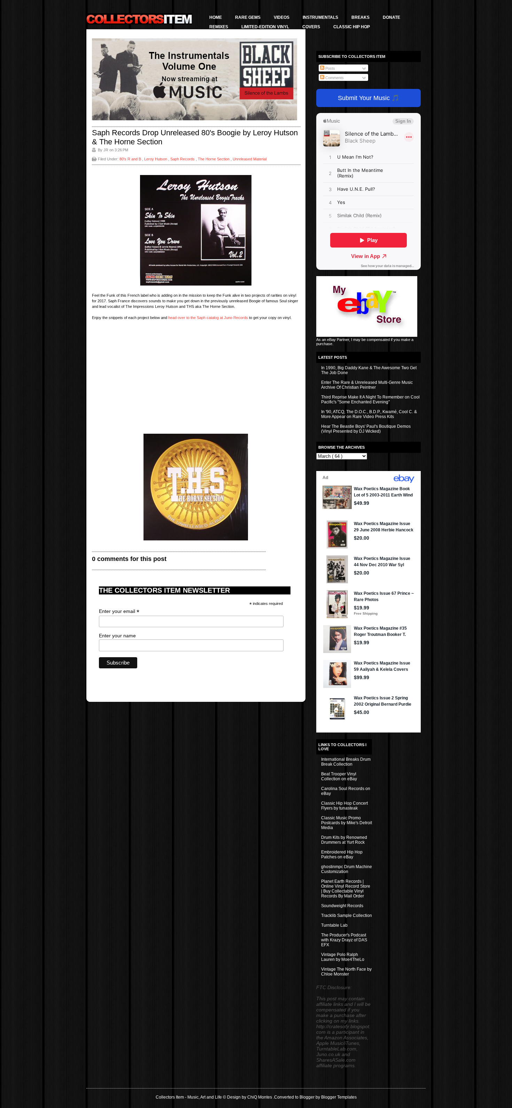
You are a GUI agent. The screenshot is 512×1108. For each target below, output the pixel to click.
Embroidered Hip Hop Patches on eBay (342, 854)
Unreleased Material (249, 159)
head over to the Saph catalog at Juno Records (208, 318)
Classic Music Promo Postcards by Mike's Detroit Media (346, 822)
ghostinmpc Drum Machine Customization (346, 869)
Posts (329, 68)
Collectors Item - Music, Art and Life (189, 1097)
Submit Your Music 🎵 (368, 97)
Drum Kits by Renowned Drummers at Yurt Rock (344, 840)
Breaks (360, 17)
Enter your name (117, 635)
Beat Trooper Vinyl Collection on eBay (339, 776)
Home (215, 17)
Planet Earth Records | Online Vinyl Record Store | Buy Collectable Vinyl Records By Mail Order (345, 888)
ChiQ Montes (260, 1097)
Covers (311, 26)
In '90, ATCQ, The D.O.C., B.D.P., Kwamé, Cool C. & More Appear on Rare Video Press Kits (369, 414)
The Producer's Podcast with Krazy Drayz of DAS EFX (344, 940)
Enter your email (119, 611)
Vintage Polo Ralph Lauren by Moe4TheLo (342, 957)
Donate (391, 17)
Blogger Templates (339, 1097)
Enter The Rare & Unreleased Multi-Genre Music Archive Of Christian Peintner (367, 385)
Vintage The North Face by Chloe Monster (346, 972)
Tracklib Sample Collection (346, 915)
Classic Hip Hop (351, 26)
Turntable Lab (334, 925)
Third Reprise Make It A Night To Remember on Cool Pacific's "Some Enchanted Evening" (370, 399)
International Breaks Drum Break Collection (346, 762)
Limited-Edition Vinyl (265, 26)
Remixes (218, 26)
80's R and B (130, 159)
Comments (334, 78)
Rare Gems (248, 17)
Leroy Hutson (156, 159)
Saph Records (183, 159)
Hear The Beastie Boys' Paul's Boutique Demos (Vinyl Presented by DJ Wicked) (366, 429)
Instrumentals (320, 17)
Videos (281, 17)
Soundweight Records (342, 905)
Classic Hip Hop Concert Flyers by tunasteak (344, 806)
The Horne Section (214, 159)
